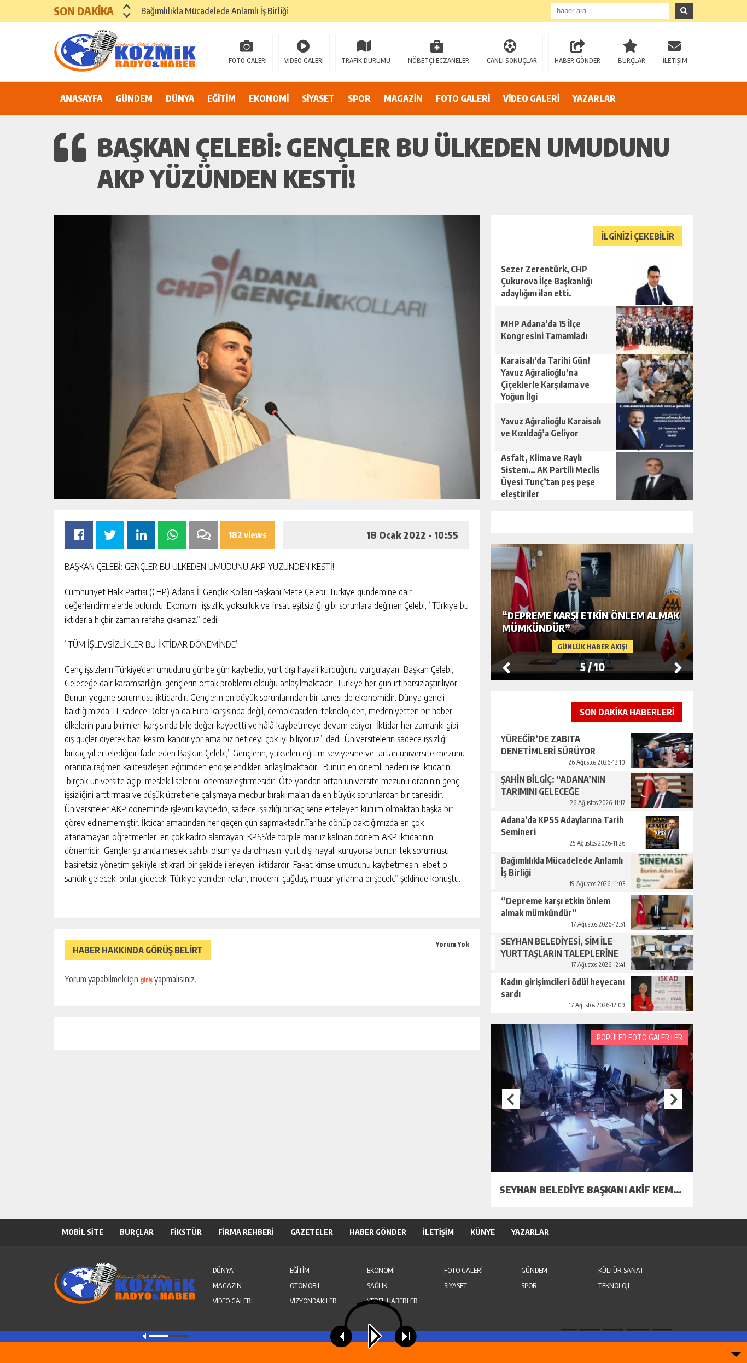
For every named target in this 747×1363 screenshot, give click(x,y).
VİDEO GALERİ (531, 98)
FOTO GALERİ (248, 60)
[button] (127, 6)
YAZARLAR (594, 98)
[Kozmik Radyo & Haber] (125, 51)
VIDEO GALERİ (304, 60)
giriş (146, 980)
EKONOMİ (269, 98)
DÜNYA (180, 98)
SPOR (359, 98)
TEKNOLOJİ (613, 1285)
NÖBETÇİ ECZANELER (438, 60)
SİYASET (318, 98)
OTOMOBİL (305, 1285)
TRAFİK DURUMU (365, 60)
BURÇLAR (631, 60)
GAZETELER (311, 1232)
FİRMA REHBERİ (246, 1232)
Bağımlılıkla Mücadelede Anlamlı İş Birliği (215, 10)
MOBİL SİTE (82, 1232)
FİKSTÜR (186, 1232)
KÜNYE (482, 1232)
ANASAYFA (81, 98)
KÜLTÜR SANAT (621, 1270)
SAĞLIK (377, 1285)
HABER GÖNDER (577, 60)
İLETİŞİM (675, 60)
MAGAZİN (403, 98)
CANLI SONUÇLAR (512, 60)
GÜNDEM (134, 98)
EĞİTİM (221, 98)
